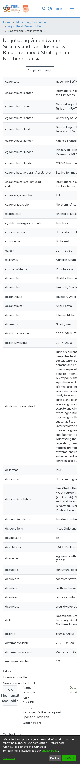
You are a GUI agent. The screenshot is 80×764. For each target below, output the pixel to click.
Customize (9, 758)
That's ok (69, 758)
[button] (44, 8)
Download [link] (73, 689)
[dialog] (40, 749)
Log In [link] (58, 9)
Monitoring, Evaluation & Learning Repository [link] (35, 22)
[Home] (11, 9)
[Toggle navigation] (71, 8)
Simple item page (40, 70)
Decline (55, 758)
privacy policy (50, 751)
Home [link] (7, 22)
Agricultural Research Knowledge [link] (27, 26)
